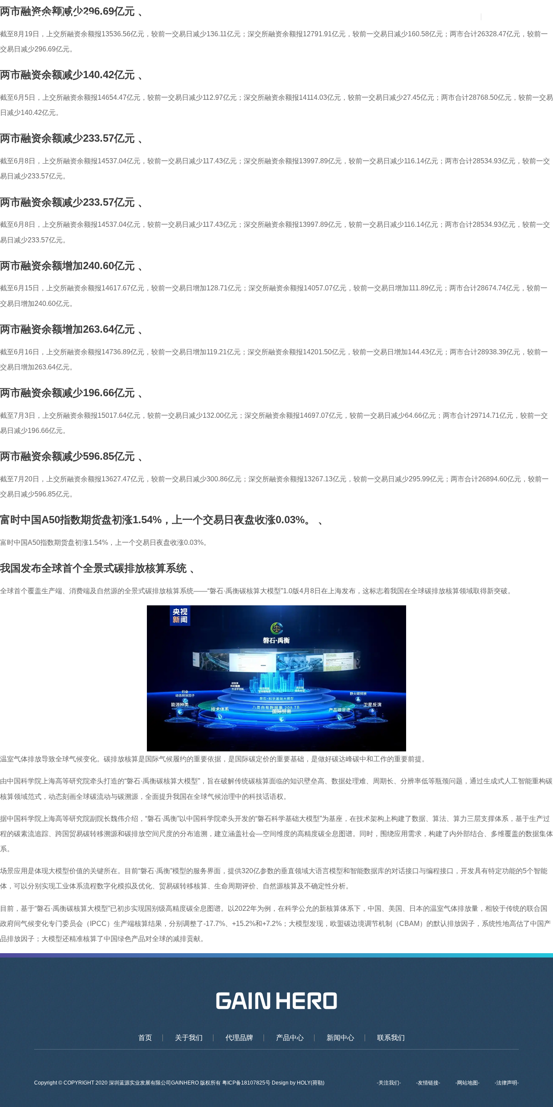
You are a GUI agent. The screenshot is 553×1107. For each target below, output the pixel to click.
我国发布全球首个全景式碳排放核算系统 (93, 568)
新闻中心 (377, 17)
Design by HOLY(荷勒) (298, 1083)
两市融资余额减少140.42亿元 (67, 74)
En (511, 17)
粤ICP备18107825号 (247, 1083)
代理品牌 (292, 17)
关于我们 (250, 17)
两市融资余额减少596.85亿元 (67, 456)
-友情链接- (428, 1083)
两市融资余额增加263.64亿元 (67, 329)
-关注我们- (389, 1083)
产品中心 (335, 17)
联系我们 (420, 17)
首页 (213, 17)
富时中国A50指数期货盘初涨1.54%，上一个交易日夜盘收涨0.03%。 (157, 519)
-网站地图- (467, 1083)
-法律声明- (507, 1083)
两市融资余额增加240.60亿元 (67, 265)
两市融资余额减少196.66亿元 (67, 392)
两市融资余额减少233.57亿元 (67, 138)
